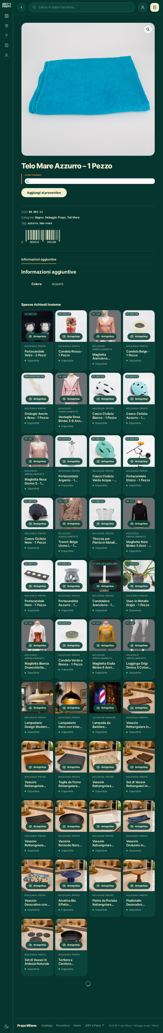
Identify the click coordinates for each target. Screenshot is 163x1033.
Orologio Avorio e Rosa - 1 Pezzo (37, 416)
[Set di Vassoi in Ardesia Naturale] (37, 934)
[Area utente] (6, 55)
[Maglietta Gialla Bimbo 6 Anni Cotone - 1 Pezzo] (105, 635)
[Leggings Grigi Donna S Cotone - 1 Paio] (139, 635)
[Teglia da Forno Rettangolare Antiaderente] (71, 757)
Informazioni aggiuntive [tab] (38, 259)
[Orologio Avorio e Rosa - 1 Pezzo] (37, 388)
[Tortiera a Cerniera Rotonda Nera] (71, 934)
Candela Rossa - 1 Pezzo (70, 353)
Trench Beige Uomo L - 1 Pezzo (68, 544)
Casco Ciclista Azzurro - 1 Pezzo (136, 416)
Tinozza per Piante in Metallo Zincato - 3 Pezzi (104, 541)
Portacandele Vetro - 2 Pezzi (35, 353)
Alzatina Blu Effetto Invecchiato (67, 902)
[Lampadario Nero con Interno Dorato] (71, 697)
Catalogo (46, 1025)
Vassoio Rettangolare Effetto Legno (35, 784)
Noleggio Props (55, 217)
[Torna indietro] (21, 7)
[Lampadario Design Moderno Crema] (37, 697)
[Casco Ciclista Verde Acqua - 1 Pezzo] (105, 451)
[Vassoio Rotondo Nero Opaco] (71, 816)
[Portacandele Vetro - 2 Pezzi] (37, 326)
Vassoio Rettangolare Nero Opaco (34, 843)
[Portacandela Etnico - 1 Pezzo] (139, 451)
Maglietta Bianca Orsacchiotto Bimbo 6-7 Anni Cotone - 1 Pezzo (37, 665)
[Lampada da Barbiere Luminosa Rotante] (105, 697)
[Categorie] (6, 25)
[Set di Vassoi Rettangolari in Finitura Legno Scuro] (139, 757)
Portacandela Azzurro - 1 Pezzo (68, 603)
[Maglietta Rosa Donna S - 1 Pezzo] (37, 451)
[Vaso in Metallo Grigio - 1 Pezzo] (139, 576)
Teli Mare (73, 217)
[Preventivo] (6, 45)
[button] (148, 29)
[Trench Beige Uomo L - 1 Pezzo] (71, 513)
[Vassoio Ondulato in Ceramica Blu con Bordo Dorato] (139, 816)
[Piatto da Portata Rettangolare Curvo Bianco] (105, 875)
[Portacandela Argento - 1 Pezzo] (71, 451)
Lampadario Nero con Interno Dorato (70, 725)
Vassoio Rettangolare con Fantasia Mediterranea (102, 784)
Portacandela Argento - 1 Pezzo (68, 478)
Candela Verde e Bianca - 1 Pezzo (70, 662)
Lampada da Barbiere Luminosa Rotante (101, 725)
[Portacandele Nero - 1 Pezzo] (37, 576)
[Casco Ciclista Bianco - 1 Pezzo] (105, 388)
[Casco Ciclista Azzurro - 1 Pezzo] (139, 388)
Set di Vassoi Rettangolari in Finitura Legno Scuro (136, 784)
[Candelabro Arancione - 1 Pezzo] (105, 576)
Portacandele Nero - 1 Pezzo (35, 603)
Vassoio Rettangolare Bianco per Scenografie (101, 843)
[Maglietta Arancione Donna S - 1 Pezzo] (105, 326)
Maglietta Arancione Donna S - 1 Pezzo (100, 356)
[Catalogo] (6, 16)
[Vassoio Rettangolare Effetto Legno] (37, 757)
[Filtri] (6, 35)
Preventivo (63, 1025)
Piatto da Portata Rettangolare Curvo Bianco (104, 902)
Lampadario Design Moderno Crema (37, 725)
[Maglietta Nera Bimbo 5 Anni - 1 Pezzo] (139, 513)
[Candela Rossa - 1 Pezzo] (71, 326)
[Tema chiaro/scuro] (6, 1026)
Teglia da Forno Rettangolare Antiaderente (69, 784)
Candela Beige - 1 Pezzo (137, 353)
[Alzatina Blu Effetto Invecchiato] (71, 875)
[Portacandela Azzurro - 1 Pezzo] (71, 576)
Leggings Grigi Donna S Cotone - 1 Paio (138, 665)
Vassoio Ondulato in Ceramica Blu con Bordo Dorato (136, 843)
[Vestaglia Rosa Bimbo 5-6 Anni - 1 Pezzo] (71, 388)
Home (77, 1025)
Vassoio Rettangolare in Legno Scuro (137, 725)
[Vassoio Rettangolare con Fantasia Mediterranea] (105, 757)
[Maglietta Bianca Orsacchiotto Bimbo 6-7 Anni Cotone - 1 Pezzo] (37, 635)
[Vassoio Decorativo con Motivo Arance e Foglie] (37, 875)
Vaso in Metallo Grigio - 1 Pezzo (137, 603)
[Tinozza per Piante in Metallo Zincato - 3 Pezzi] (105, 513)
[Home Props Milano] (6, 5)
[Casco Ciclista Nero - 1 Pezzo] (37, 513)
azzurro (33, 223)
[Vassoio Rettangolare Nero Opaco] (37, 816)
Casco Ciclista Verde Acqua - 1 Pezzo (103, 478)
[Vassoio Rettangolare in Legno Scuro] (139, 697)
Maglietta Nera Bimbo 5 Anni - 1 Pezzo (138, 544)
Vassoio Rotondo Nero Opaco (68, 843)
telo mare (46, 223)
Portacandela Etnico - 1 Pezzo (138, 478)
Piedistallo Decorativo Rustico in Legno (138, 902)
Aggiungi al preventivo (44, 193)
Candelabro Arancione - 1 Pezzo (102, 603)
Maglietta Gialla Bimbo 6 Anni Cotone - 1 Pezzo (103, 665)
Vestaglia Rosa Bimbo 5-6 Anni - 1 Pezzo (70, 419)
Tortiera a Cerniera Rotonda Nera (68, 962)
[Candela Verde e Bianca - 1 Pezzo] (71, 635)
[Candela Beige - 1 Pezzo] (139, 326)
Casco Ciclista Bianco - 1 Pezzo (104, 416)
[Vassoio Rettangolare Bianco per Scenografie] (105, 816)
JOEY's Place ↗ (94, 1025)
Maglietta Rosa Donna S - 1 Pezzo (36, 481)
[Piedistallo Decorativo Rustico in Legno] (139, 875)
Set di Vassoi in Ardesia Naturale (37, 962)
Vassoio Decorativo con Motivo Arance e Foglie (37, 902)
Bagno (39, 217)
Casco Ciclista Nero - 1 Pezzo (35, 541)
